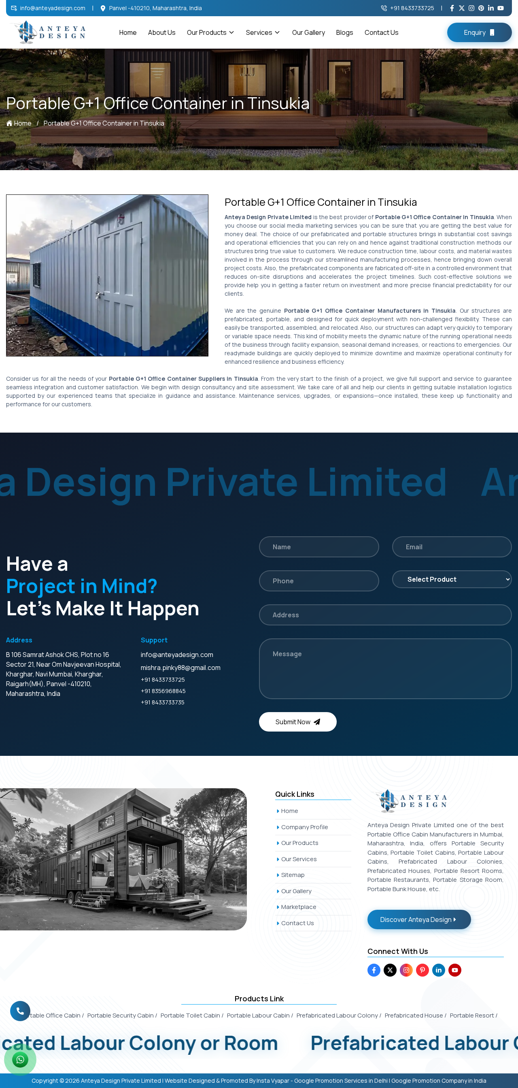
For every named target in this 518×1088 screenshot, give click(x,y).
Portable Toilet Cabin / (192, 1015)
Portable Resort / (474, 1015)
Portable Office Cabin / (52, 1015)
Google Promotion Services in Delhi (341, 1080)
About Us (162, 32)
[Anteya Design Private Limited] (132, 859)
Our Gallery (308, 32)
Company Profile (304, 827)
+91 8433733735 (163, 702)
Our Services (299, 859)
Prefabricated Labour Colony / (339, 1015)
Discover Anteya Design (416, 919)
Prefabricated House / (416, 1015)
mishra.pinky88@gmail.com (181, 667)
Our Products (207, 32)
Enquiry (475, 32)
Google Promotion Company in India (438, 1080)
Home (128, 32)
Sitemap (293, 874)
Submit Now (293, 721)
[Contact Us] (20, 1016)
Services (259, 32)
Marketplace (298, 906)
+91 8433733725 (412, 8)
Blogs (344, 32)
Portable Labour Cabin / (260, 1015)
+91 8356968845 (163, 691)
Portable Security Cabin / (122, 1015)
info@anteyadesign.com (52, 8)
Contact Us (382, 32)
